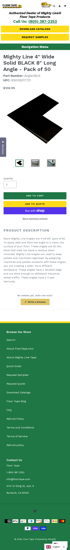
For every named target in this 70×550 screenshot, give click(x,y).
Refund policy (15, 445)
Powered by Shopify (45, 539)
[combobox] (55, 547)
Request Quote (16, 383)
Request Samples (35, 37)
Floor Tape (28, 539)
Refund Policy (15, 418)
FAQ (9, 410)
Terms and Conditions (20, 427)
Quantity (8, 178)
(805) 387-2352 (42, 21)
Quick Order (14, 366)
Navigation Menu (35, 47)
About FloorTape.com (20, 348)
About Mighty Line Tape (21, 357)
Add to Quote (35, 204)
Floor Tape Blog (16, 401)
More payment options (35, 218)
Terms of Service (17, 436)
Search (11, 339)
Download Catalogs (35, 29)
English (56, 547)
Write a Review (38, 302)
